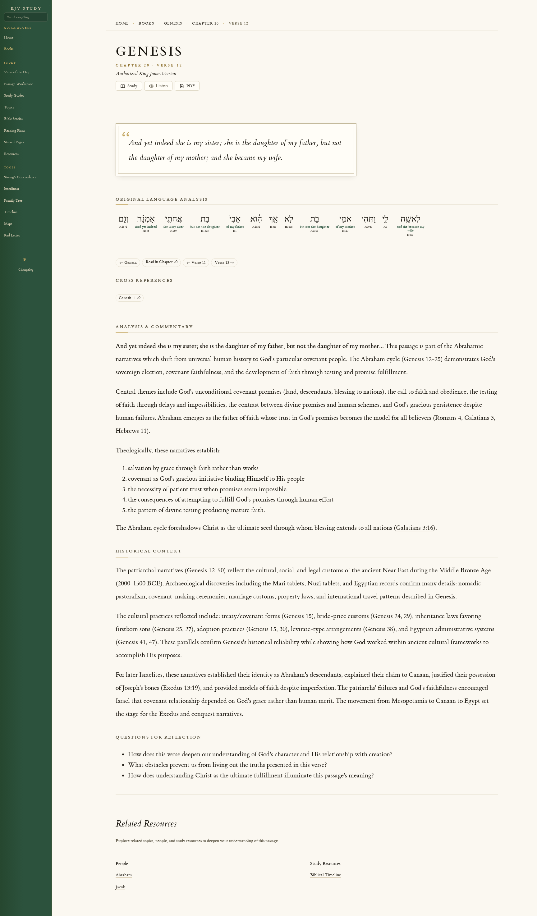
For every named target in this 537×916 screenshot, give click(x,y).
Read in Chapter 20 (161, 262)
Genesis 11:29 (129, 298)
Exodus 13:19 (180, 688)
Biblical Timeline (325, 874)
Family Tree (13, 200)
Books (146, 23)
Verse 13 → (224, 262)
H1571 (123, 227)
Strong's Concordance (20, 177)
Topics (9, 107)
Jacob (120, 887)
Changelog (25, 270)
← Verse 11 (196, 262)
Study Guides (14, 95)
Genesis (173, 23)
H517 (345, 231)
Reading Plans (14, 130)
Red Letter (12, 235)
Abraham (124, 874)
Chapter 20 (205, 23)
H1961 (368, 227)
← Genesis (128, 262)
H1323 (205, 231)
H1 (235, 231)
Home (122, 23)
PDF (190, 86)
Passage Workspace (18, 84)
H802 (410, 235)
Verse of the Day (16, 72)
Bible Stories (13, 119)
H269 (173, 231)
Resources (11, 154)
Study (132, 86)
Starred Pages (14, 142)
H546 (146, 231)
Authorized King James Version (146, 74)
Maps (8, 224)
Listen (162, 86)
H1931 (256, 227)
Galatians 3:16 (414, 528)
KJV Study (26, 8)
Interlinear (11, 188)
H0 (385, 227)
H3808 (289, 227)
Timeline (10, 212)
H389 (273, 227)
